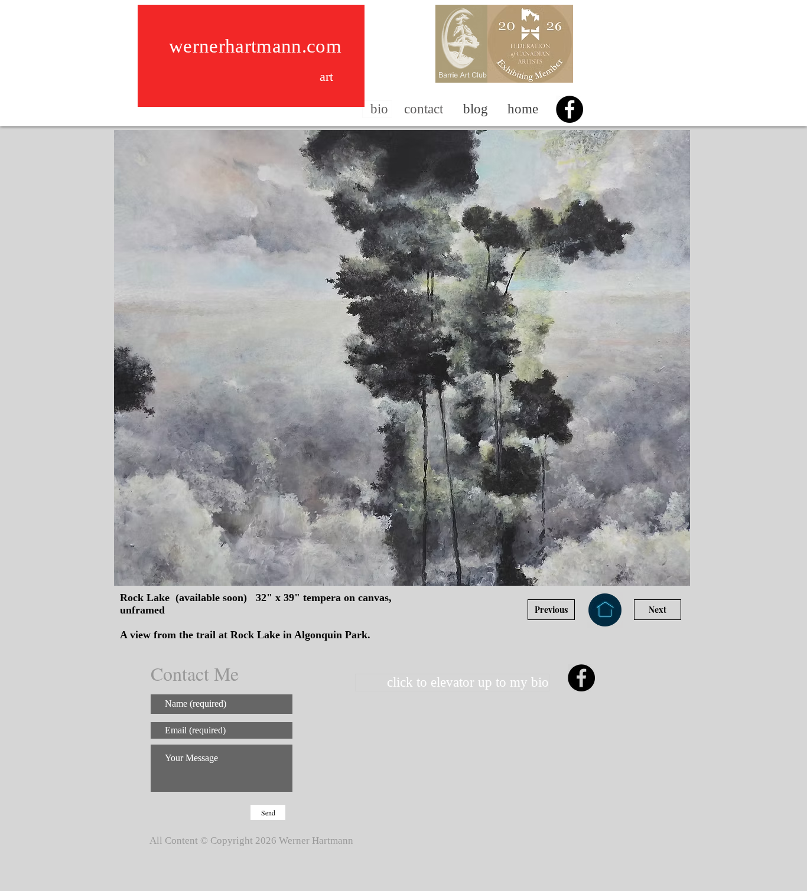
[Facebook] (569, 109)
